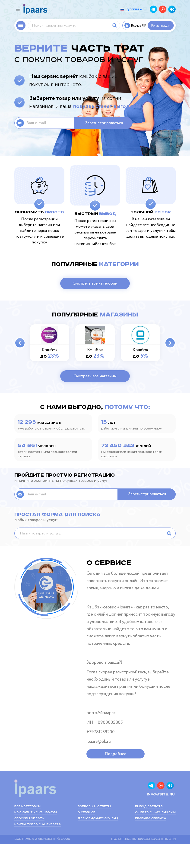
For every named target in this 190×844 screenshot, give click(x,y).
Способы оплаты (29, 818)
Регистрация (160, 25)
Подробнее (115, 754)
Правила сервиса (150, 818)
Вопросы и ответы (94, 806)
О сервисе (86, 812)
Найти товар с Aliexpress (37, 824)
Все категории (27, 806)
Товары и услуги (20, 25)
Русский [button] (132, 9)
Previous (19, 342)
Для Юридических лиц (98, 818)
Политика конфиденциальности (143, 839)
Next (170, 342)
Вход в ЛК (138, 25)
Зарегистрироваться (104, 123)
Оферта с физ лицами (155, 812)
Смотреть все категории (95, 283)
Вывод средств (149, 806)
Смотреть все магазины (95, 376)
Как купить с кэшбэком (35, 812)
